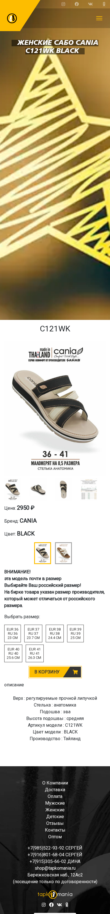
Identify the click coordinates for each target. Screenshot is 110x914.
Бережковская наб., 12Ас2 (55, 875)
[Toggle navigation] (99, 18)
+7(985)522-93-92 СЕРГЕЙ (55, 848)
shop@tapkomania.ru (55, 868)
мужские (55, 803)
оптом (55, 836)
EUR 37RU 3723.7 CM (33, 633)
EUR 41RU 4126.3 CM (34, 653)
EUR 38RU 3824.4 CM (54, 633)
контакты (55, 830)
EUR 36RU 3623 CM (12, 633)
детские (55, 816)
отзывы (55, 823)
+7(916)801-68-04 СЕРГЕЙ (55, 854)
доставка (55, 789)
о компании (55, 783)
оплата (55, 796)
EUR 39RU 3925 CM (75, 633)
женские (55, 810)
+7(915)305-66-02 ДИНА (55, 861)
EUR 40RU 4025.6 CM (13, 653)
